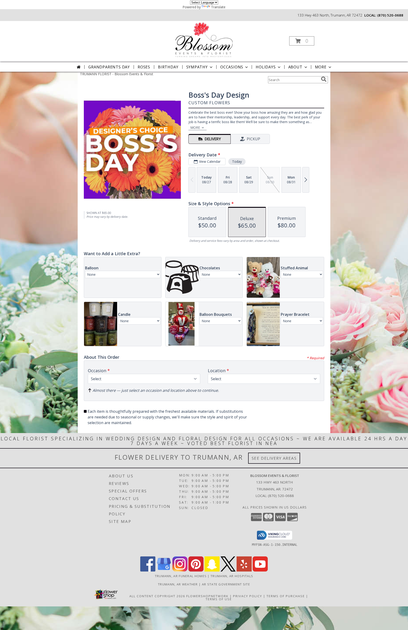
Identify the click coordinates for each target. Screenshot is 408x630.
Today (237, 161)
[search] (324, 79)
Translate (218, 7)
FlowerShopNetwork (207, 596)
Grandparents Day (109, 67)
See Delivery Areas (274, 458)
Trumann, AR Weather (178, 584)
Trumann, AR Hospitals (232, 576)
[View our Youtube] (260, 570)
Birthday (168, 67)
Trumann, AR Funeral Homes (181, 576)
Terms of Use (219, 599)
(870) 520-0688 (390, 15)
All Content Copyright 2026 (157, 596)
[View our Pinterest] (196, 570)
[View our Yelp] (244, 570)
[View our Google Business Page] (163, 570)
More (321, 67)
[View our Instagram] (179, 570)
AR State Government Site (226, 584)
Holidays (266, 67)
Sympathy (197, 67)
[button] (301, 41)
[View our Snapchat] (212, 570)
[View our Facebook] (147, 570)
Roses (144, 67)
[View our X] (228, 570)
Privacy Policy (247, 596)
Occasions (231, 67)
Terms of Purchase (286, 596)
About (295, 67)
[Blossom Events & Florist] (203, 39)
